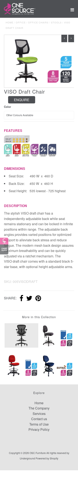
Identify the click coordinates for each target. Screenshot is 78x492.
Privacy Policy (39, 429)
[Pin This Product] (38, 298)
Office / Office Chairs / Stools (39, 22)
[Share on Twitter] (29, 298)
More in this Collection (39, 317)
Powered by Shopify (47, 458)
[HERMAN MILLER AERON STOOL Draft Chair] (21, 335)
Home (9, 22)
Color (7, 107)
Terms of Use (39, 424)
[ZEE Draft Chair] (56, 335)
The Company (39, 408)
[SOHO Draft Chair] (56, 364)
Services (39, 413)
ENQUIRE (21, 99)
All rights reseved (56, 453)
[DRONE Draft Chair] (21, 364)
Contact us (39, 418)
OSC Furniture (38, 453)
